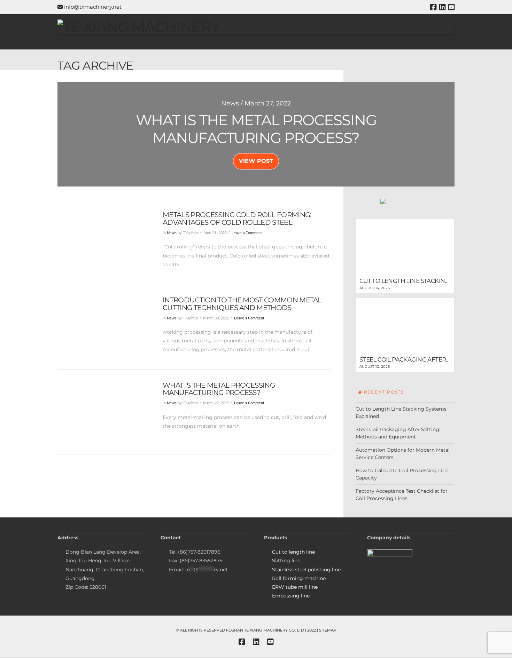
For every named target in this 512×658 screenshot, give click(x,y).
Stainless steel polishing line (306, 569)
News (172, 233)
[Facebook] (433, 7)
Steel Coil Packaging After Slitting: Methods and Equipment (398, 433)
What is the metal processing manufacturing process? (219, 389)
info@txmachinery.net (92, 6)
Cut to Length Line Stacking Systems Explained (401, 412)
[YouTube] (451, 7)
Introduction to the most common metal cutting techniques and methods (242, 304)
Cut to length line (293, 552)
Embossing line (291, 596)
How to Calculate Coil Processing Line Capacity (402, 474)
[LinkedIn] (442, 7)
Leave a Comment (247, 233)
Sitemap (327, 630)
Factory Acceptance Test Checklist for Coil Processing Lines (402, 494)
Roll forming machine (299, 578)
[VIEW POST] (103, 241)
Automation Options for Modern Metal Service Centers (403, 453)
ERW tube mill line (295, 587)
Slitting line (286, 560)
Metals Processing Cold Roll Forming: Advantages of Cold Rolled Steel (237, 219)
